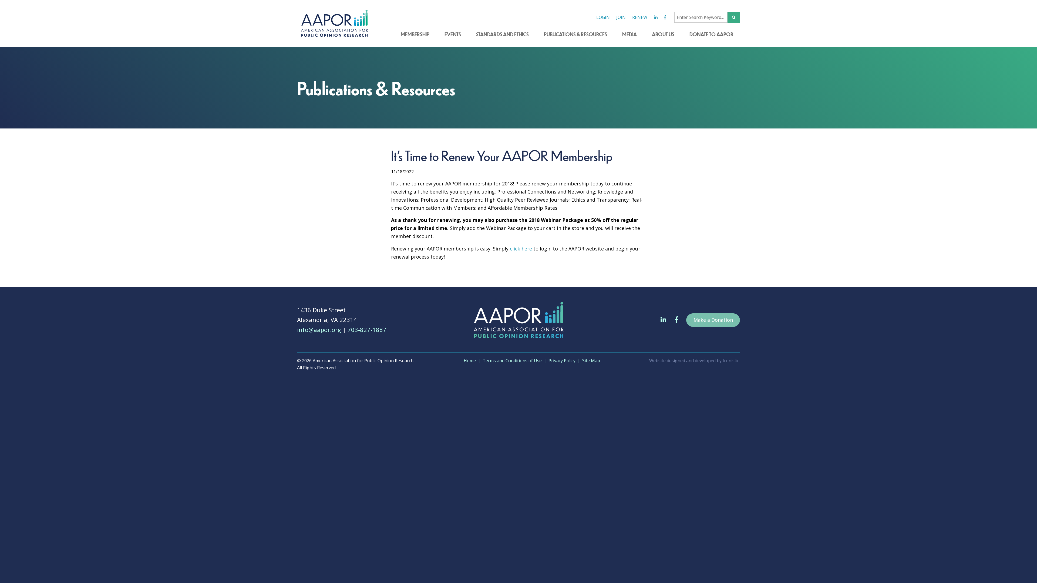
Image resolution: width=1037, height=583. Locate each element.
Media (629, 34)
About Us (663, 34)
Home (470, 361)
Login (603, 17)
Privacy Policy (561, 361)
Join (621, 17)
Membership (415, 34)
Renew (639, 17)
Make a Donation (713, 320)
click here (521, 248)
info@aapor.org (319, 330)
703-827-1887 (367, 330)
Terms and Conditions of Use (512, 361)
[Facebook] (665, 17)
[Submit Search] (734, 17)
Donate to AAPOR (711, 34)
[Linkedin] (656, 17)
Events (453, 34)
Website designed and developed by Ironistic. (694, 361)
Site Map (591, 361)
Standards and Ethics (502, 34)
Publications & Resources (575, 34)
